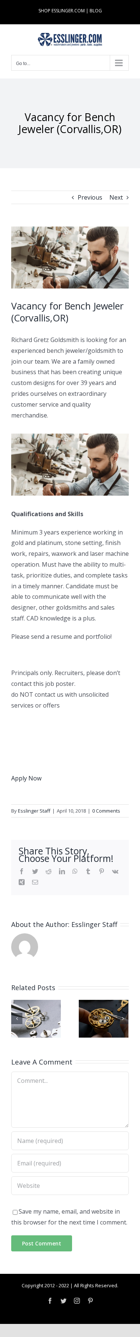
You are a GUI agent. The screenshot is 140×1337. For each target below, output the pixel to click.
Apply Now (26, 778)
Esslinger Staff (34, 810)
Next (116, 197)
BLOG (96, 10)
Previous (90, 197)
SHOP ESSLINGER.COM (61, 10)
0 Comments (106, 810)
